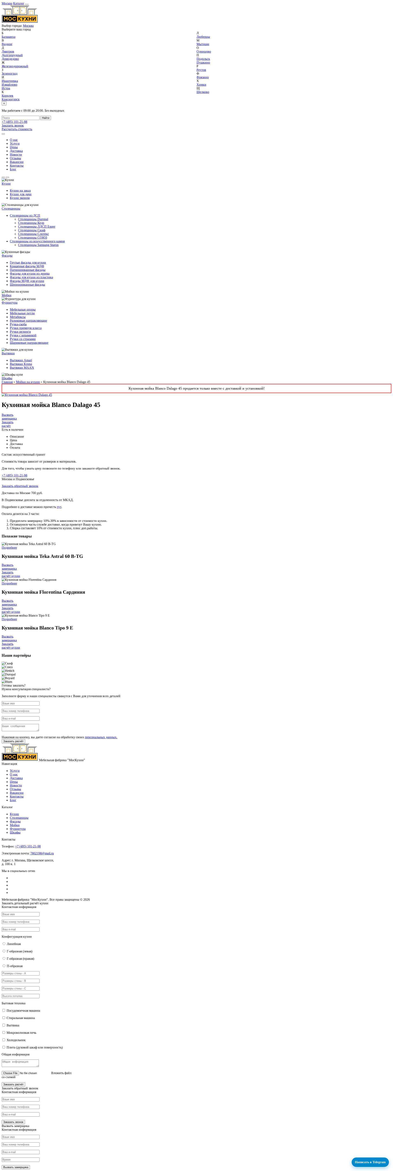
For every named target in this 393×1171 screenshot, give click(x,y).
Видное (7, 44)
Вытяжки (8, 353)
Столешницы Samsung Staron (38, 245)
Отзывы (15, 158)
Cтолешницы (11, 208)
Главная (7, 382)
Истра (6, 88)
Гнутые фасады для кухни (28, 262)
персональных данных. (101, 737)
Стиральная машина (21, 1018)
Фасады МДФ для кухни (27, 281)
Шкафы (7, 378)
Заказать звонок (13, 125)
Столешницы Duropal (33, 219)
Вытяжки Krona (21, 364)
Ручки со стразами (23, 339)
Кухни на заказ (20, 190)
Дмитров (8, 51)
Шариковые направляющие (29, 342)
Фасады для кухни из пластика (31, 277)
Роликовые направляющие (28, 320)
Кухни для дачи (21, 194)
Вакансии (17, 162)
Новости (16, 154)
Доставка (16, 151)
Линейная (14, 944)
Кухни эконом (20, 198)
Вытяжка (13, 1025)
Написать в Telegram (370, 1162)
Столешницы (19, 817)
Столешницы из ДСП (25, 215)
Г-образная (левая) (19, 951)
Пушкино (203, 62)
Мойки (6, 295)
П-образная (15, 966)
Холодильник (16, 1040)
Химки (201, 84)
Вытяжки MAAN (22, 367)
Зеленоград (9, 73)
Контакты (17, 165)
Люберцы (203, 36)
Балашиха (8, 36)
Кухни (6, 183)
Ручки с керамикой (23, 335)
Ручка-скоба (18, 324)
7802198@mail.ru (42, 853)
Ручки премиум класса (26, 328)
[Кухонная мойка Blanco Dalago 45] (27, 395)
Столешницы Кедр (31, 223)
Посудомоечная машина (23, 1010)
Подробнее (9, 547)
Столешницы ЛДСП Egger (36, 226)
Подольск (203, 59)
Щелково (202, 92)
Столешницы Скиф (31, 230)
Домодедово (10, 59)
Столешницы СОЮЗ (32, 237)
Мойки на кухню (28, 382)
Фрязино (202, 77)
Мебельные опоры (23, 309)
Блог (13, 169)
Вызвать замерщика (9, 416)
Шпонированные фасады (27, 284)
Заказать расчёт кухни (11, 574)
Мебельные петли (22, 313)
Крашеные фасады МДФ (27, 266)
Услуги (15, 143)
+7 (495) (14, 122)
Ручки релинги (20, 331)
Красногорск (11, 99)
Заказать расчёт (7, 424)
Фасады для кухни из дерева (30, 273)
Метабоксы (18, 317)
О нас (14, 140)
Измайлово (9, 84)
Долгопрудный (12, 55)
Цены (14, 147)
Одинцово (203, 51)
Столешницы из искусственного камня (37, 241)
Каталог (18, 3)
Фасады (7, 255)
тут (59, 507)
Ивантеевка (10, 81)
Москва (7, 3)
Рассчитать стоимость (17, 129)
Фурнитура (9, 302)
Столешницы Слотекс (33, 234)
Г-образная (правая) (20, 958)
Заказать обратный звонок (20, 486)
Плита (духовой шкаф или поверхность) (35, 1047)
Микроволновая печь (21, 1032)
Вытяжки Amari (21, 360)
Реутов (201, 70)
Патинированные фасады (27, 270)
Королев (7, 95)
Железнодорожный (15, 66)
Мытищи (202, 44)
